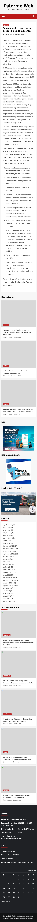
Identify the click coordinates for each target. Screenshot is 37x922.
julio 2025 (6, 559)
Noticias (5, 25)
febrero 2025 (7, 572)
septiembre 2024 (9, 585)
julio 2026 (6, 527)
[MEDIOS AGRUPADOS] (18, 471)
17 (19, 888)
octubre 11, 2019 (19, 34)
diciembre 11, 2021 (17, 375)
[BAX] (18, 438)
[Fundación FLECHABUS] (18, 503)
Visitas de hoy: (7, 851)
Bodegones (6, 635)
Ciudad (5, 752)
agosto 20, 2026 (17, 762)
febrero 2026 (7, 541)
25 (23, 893)
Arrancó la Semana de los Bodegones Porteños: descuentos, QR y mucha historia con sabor (18, 642)
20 (33, 888)
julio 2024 (6, 591)
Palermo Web (18, 5)
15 (9, 888)
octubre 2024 (8, 583)
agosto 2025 (7, 556)
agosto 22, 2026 (17, 685)
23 (14, 893)
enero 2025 (7, 575)
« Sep (3, 901)
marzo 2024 (7, 601)
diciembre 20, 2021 (17, 337)
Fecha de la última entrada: (11, 862)
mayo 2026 (7, 533)
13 (33, 884)
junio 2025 (6, 562)
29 (9, 897)
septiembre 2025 (9, 554)
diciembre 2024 (8, 578)
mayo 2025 (7, 564)
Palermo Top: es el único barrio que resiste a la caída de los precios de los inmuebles (17, 332)
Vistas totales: (7, 855)
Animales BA (6, 675)
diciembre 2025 (8, 546)
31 (19, 897)
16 (14, 888)
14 (4, 888)
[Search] (33, 16)
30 (14, 897)
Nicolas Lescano (8, 647)
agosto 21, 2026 (17, 723)
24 (19, 893)
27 (33, 893)
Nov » (8, 901)
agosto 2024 (7, 588)
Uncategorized (7, 714)
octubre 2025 (8, 551)
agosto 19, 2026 (17, 800)
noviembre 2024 (8, 580)
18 (23, 888)
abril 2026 (6, 535)
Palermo (5, 790)
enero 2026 (7, 543)
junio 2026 (6, 530)
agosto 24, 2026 (17, 647)
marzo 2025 (7, 570)
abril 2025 (6, 567)
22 (9, 893)
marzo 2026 (7, 538)
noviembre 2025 (8, 548)
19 (28, 888)
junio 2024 (6, 593)
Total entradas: (7, 858)
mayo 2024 (7, 596)
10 (19, 884)
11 (23, 884)
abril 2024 (6, 599)
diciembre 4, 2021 (17, 414)
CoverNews (18, 919)
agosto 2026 (7, 525)
